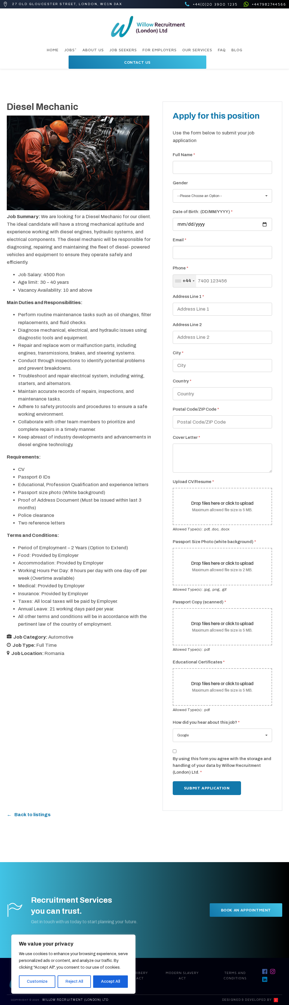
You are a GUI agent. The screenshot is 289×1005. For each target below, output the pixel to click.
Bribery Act (140, 975)
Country (182, 381)
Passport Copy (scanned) (199, 602)
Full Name (184, 154)
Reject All (74, 981)
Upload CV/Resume (193, 481)
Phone (180, 268)
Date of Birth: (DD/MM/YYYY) (203, 211)
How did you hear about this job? (206, 722)
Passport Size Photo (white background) (214, 541)
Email (179, 240)
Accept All (110, 981)
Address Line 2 (187, 324)
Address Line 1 (188, 296)
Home (53, 49)
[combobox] (184, 281)
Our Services (197, 49)
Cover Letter (186, 437)
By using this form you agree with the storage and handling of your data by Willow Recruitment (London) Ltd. (222, 765)
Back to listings (32, 814)
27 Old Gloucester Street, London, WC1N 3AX (67, 4)
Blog (236, 49)
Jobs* (70, 49)
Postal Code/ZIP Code (196, 409)
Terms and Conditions (235, 975)
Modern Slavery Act (182, 975)
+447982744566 (269, 4)
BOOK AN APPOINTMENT (246, 909)
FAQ (222, 49)
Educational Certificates (199, 662)
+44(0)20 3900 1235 (215, 4)
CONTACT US (137, 62)
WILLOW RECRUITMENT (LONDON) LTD (75, 999)
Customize (37, 981)
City (178, 353)
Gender (180, 183)
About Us (93, 49)
